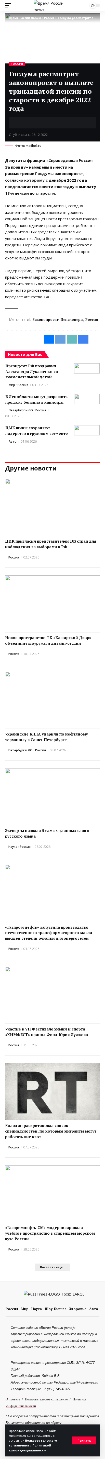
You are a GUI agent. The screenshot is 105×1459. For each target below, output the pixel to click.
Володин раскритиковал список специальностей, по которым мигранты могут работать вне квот (50, 1131)
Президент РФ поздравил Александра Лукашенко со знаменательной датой (31, 371)
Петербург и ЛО (21, 410)
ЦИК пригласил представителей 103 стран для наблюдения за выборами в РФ (50, 544)
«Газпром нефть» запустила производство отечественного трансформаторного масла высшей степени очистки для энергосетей (48, 933)
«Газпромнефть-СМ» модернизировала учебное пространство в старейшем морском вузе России (50, 1233)
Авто (13, 441)
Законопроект (46, 319)
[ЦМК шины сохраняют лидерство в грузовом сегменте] (87, 430)
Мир (12, 385)
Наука (12, 846)
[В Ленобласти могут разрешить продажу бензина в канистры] (87, 399)
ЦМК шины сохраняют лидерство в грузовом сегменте (36, 430)
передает (14, 296)
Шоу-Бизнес (55, 1309)
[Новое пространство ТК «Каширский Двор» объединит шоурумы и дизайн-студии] (52, 603)
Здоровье (77, 1309)
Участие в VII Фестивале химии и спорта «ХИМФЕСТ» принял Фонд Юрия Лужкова (46, 1031)
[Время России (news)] (53, 5)
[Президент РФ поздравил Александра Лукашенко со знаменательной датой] (87, 368)
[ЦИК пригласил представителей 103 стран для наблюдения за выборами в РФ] (52, 507)
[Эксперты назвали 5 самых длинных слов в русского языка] (52, 796)
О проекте (13, 1399)
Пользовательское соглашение (46, 1399)
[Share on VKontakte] (20, 122)
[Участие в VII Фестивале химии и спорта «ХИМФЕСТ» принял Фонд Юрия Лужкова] (52, 995)
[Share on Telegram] (28, 122)
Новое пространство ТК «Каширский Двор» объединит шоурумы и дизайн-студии (48, 640)
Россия (17, 63)
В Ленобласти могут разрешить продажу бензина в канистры (36, 399)
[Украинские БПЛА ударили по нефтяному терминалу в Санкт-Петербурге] (52, 700)
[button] (84, 1440)
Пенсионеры (72, 319)
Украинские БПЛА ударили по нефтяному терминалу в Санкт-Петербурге (46, 736)
